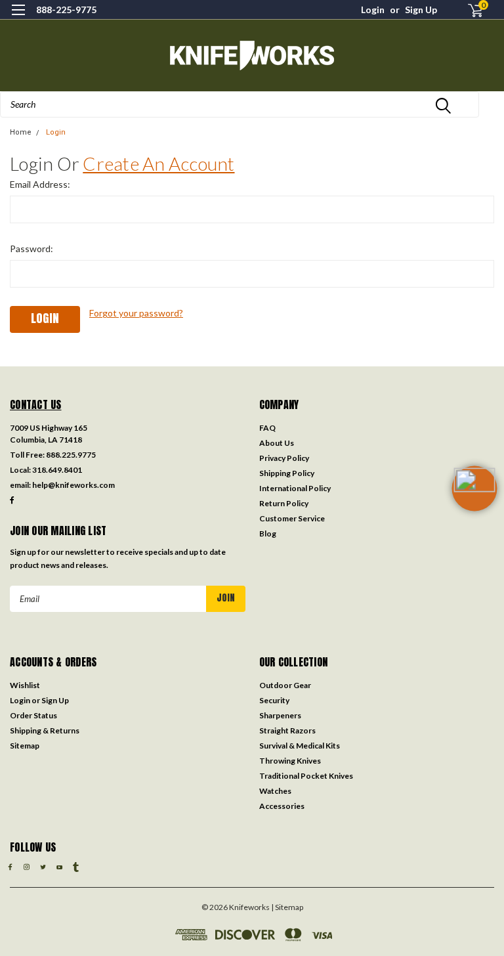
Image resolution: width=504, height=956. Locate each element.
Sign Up (421, 9)
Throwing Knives (290, 761)
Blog (267, 533)
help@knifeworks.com (73, 485)
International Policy (295, 488)
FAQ (267, 428)
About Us (276, 443)
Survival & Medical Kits (299, 745)
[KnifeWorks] (252, 55)
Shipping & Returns (44, 730)
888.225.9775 (71, 455)
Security (274, 700)
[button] (474, 509)
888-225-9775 (66, 9)
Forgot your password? (136, 312)
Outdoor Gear (285, 685)
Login (373, 9)
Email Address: (40, 184)
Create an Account (158, 163)
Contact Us (36, 404)
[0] (469, 10)
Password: (31, 248)
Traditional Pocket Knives (306, 776)
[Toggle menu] (18, 18)
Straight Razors (287, 730)
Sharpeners (280, 715)
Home (21, 132)
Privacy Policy (284, 458)
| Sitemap (287, 907)
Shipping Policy (286, 473)
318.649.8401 (57, 470)
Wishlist (25, 685)
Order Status (33, 715)
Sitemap (24, 745)
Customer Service (292, 518)
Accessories (281, 806)
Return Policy (283, 503)
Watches (275, 791)
